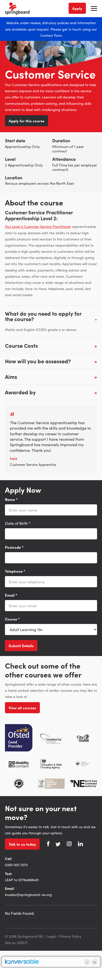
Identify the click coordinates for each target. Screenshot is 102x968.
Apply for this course (26, 120)
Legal (51, 936)
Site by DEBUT (16, 942)
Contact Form (51, 35)
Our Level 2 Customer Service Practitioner (38, 226)
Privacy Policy (70, 936)
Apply (77, 8)
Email (11, 595)
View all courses (22, 707)
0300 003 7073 (16, 864)
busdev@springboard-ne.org (28, 894)
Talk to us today (22, 844)
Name (11, 499)
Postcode (14, 547)
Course (12, 618)
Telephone (15, 571)
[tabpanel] (51, 439)
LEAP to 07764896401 (22, 879)
